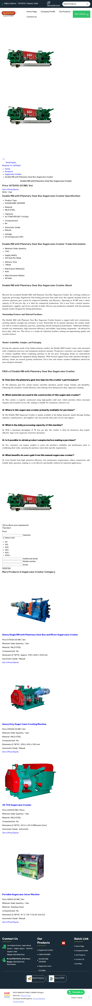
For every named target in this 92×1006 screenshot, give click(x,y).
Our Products (64, 11)
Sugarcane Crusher (13, 174)
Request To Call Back (11, 165)
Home (7, 169)
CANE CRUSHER (44, 955)
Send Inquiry (10, 162)
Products (9, 171)
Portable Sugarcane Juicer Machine (21, 894)
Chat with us (77, 992)
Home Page (32, 11)
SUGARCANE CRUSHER (43, 960)
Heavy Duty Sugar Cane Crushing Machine (24, 724)
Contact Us (32, 17)
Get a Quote (80, 14)
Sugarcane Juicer (45, 966)
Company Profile (48, 11)
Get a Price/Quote (10, 189)
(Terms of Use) (25, 995)
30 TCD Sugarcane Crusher (16, 805)
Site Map (78, 964)
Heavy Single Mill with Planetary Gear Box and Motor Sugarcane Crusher (40, 634)
